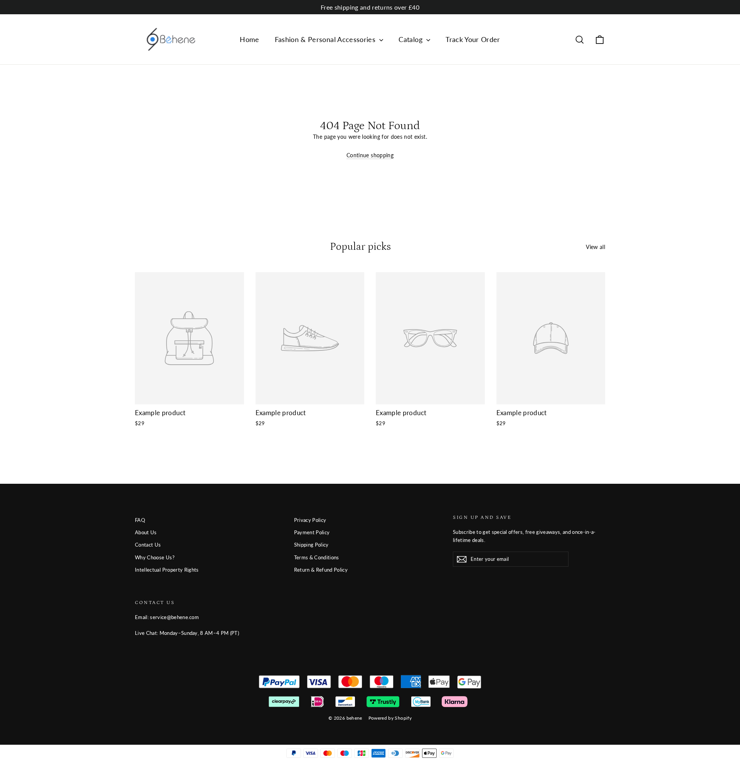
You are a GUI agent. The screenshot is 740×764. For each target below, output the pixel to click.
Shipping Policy (311, 545)
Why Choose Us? (155, 557)
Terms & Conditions (316, 557)
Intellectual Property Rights (167, 570)
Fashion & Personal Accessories (326, 39)
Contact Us (148, 545)
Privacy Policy (310, 520)
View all (595, 247)
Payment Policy (312, 532)
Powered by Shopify (390, 718)
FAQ (140, 520)
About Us (146, 532)
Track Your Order (473, 39)
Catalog (411, 39)
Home (249, 39)
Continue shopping (370, 155)
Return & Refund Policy (321, 570)
